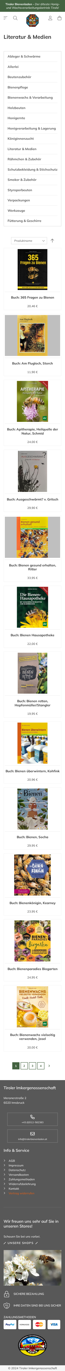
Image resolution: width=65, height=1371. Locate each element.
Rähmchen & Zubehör (24, 159)
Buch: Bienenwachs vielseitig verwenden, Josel (32, 1037)
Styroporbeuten (20, 190)
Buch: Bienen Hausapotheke (32, 635)
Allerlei (13, 67)
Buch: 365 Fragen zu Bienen (32, 297)
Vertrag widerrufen (21, 1193)
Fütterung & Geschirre (24, 221)
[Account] (50, 18)
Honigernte (16, 118)
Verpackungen (19, 200)
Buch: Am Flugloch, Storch (32, 363)
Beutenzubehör (19, 77)
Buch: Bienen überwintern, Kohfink (33, 771)
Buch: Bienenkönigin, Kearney (33, 903)
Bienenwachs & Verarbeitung (30, 97)
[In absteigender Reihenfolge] (52, 240)
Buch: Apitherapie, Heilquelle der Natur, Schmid (32, 431)
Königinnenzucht (21, 139)
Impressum (16, 1165)
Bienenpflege (18, 87)
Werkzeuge (16, 211)
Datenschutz (17, 1170)
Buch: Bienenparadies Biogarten (33, 969)
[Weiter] (49, 1065)
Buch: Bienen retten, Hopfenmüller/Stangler (32, 703)
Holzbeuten (16, 108)
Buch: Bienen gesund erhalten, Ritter (32, 567)
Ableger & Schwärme (24, 56)
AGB (12, 1160)
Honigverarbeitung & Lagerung (32, 128)
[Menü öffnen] (6, 18)
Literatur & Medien (22, 149)
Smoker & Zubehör (22, 180)
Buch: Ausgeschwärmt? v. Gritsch (32, 499)
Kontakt (14, 1188)
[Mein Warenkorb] (59, 18)
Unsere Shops (21, 1243)
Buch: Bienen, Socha (32, 837)
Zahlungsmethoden (22, 1179)
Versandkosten (19, 1174)
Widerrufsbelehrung (22, 1184)
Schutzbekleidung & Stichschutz (32, 169)
